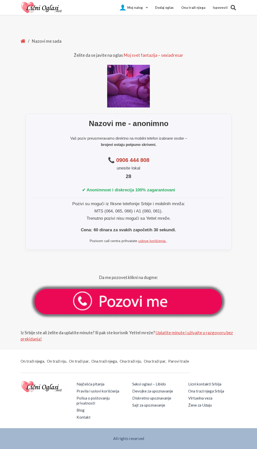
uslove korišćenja (152, 241)
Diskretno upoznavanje (151, 398)
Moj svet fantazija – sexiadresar (153, 55)
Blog (81, 410)
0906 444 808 (132, 160)
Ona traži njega (193, 8)
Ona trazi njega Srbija (206, 391)
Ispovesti (220, 8)
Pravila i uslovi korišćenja (98, 391)
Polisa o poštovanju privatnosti (93, 400)
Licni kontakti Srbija (204, 384)
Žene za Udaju (200, 405)
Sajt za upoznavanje (148, 405)
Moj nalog (135, 8)
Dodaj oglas (164, 8)
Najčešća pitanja (90, 384)
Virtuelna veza (200, 398)
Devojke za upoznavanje (152, 391)
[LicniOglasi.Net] (42, 7)
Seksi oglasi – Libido (149, 384)
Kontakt (84, 417)
